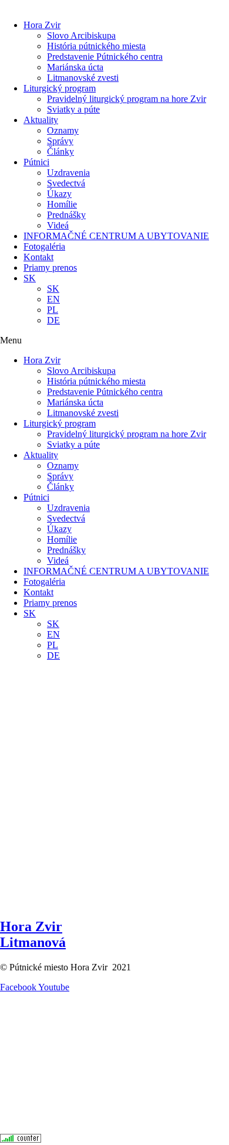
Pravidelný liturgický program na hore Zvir (126, 99)
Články (60, 151)
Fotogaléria (44, 246)
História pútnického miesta (96, 46)
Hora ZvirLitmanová (33, 934)
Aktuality (40, 120)
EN (53, 299)
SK (29, 278)
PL (52, 310)
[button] (114, 340)
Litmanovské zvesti (83, 78)
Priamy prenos (50, 267)
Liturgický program (59, 88)
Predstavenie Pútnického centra (105, 57)
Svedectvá (66, 183)
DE (53, 320)
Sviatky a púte (73, 109)
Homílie (62, 204)
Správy (60, 141)
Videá (58, 225)
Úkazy (59, 194)
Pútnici (36, 162)
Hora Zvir (41, 25)
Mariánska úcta (75, 67)
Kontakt (38, 257)
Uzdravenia (68, 173)
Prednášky (66, 215)
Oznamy (63, 130)
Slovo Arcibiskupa (81, 35)
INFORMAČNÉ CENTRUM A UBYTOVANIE (116, 236)
